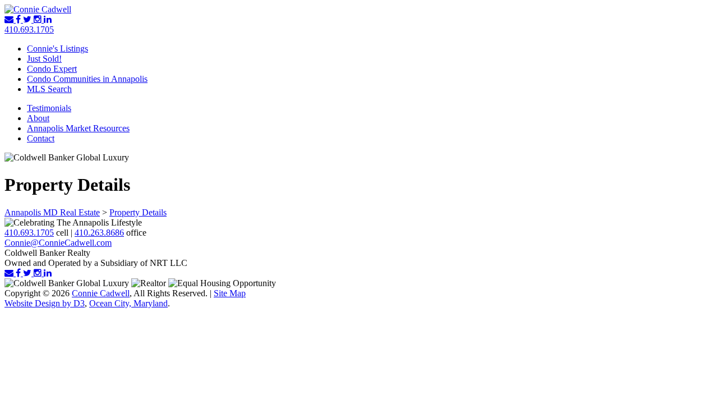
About (38, 118)
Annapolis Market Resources (78, 128)
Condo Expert (52, 69)
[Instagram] (39, 19)
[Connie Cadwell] (37, 9)
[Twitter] (28, 19)
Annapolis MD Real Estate (52, 212)
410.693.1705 (29, 29)
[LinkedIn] (48, 19)
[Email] (10, 19)
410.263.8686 (99, 232)
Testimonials (49, 108)
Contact (40, 138)
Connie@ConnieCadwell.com (58, 242)
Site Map (230, 293)
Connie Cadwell (101, 293)
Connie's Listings (57, 48)
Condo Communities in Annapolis (87, 79)
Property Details (138, 212)
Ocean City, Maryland (128, 303)
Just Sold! (44, 58)
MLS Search (49, 89)
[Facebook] (19, 19)
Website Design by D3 (44, 303)
